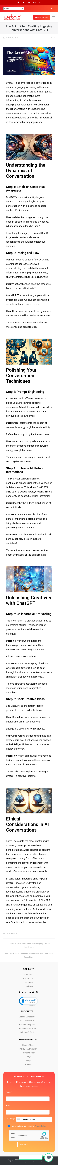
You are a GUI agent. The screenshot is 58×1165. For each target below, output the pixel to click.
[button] (28, 1001)
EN (51, 8)
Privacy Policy (28, 1052)
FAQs (28, 1056)
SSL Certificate (27, 1020)
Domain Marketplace (27, 1028)
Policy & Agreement (28, 1048)
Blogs (28, 1060)
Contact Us (28, 978)
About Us (28, 974)
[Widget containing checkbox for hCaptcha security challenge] (29, 1135)
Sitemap (28, 1064)
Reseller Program (27, 1024)
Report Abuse (28, 1045)
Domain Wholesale (26, 1016)
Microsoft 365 (27, 1032)
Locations (28, 986)
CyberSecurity (11, 933)
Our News (28, 982)
